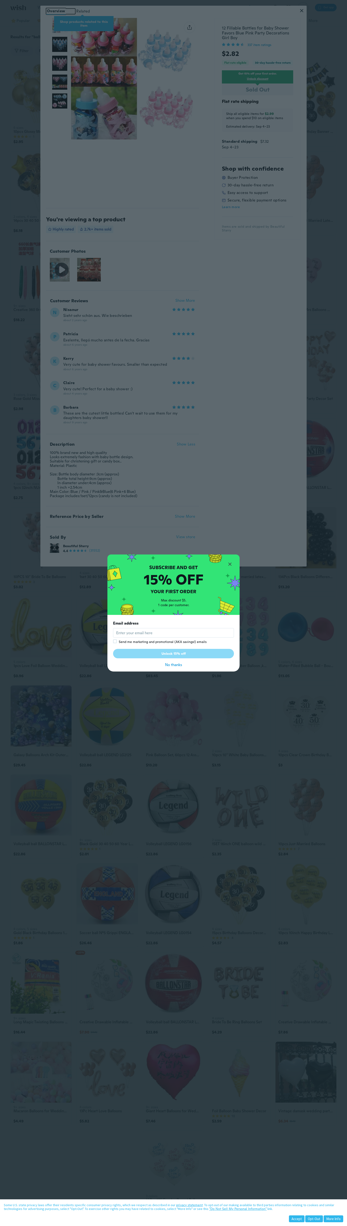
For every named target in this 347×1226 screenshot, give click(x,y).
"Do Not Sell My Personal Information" (238, 1209)
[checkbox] (115, 641)
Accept (297, 1219)
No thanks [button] (173, 664)
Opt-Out (314, 1219)
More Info (333, 1219)
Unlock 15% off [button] (173, 653)
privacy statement (189, 1205)
